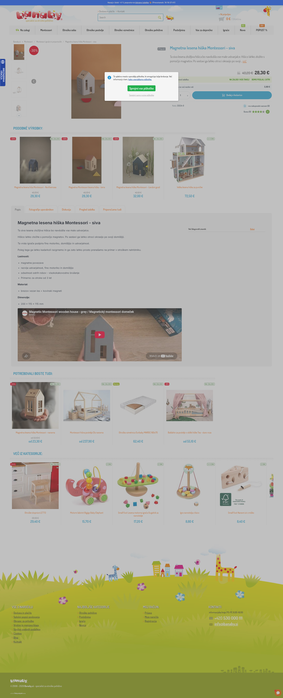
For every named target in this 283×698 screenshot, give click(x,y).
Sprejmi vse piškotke (141, 88)
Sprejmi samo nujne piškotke (141, 95)
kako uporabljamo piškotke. (140, 79)
